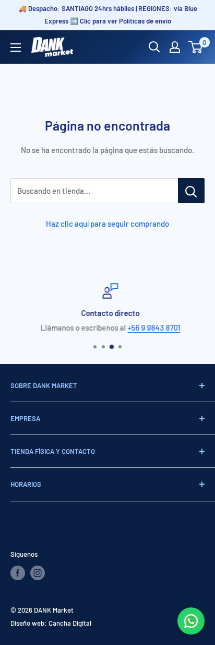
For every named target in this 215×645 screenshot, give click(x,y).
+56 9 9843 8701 (151, 327)
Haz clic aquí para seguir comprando (107, 223)
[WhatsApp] (191, 621)
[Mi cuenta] (175, 47)
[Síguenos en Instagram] (37, 573)
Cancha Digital (70, 623)
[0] (195, 47)
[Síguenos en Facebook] (17, 573)
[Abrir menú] (15, 47)
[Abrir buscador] (154, 47)
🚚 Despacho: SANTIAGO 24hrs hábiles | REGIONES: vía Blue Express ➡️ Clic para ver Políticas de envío (107, 14)
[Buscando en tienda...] (191, 190)
